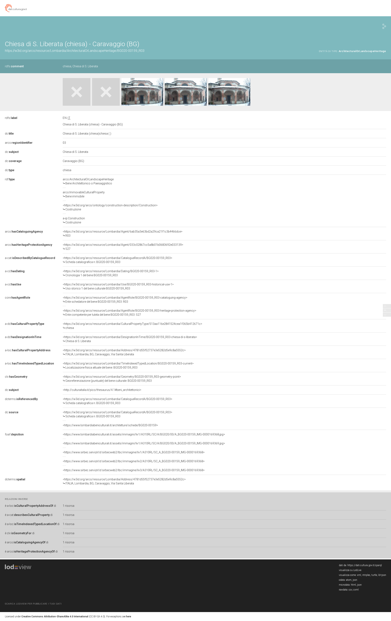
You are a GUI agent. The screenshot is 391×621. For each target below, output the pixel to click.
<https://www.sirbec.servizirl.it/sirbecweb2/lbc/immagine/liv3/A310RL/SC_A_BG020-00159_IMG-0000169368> (134, 470)
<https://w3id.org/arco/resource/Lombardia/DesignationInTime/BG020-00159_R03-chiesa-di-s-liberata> (130, 339)
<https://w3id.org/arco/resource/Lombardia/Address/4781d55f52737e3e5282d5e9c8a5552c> (124, 352)
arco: (19, 142)
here (128, 616)
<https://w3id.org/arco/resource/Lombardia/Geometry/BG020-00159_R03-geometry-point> (122, 378)
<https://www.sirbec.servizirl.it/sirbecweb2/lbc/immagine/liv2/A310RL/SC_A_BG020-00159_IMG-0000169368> (134, 461)
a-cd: (15, 271)
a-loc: (28, 350)
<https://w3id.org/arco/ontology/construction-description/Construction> (110, 207)
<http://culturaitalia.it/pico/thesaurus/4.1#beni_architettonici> (102, 390)
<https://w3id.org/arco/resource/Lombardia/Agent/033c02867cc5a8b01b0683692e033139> (123, 246)
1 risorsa (68, 505)
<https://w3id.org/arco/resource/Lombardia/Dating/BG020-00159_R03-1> (111, 273)
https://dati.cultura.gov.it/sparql (364, 565)
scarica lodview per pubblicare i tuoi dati (33, 604)
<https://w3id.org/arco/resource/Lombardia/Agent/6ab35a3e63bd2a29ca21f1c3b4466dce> (122, 233)
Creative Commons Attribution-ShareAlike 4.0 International (54, 616)
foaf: (14, 434)
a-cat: (30, 258)
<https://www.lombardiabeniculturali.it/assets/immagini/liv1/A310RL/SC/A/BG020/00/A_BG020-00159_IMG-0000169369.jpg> (144, 443)
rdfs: (14, 66)
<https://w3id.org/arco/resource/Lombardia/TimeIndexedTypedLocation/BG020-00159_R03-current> (128, 365)
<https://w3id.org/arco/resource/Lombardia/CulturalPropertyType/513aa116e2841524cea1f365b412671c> (132, 326)
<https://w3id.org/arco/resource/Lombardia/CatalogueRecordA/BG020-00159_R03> (117, 260)
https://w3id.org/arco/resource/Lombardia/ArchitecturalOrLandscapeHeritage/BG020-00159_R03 (74, 51)
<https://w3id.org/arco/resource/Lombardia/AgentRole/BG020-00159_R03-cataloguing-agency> (125, 299)
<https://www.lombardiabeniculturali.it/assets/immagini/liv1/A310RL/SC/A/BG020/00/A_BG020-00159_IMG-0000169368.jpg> (144, 434)
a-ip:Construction (74, 220)
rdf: (10, 179)
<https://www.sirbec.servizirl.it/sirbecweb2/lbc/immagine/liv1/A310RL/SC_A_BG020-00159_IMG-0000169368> (134, 452)
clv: (16, 376)
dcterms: (21, 399)
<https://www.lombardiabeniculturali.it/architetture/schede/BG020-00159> (110, 425)
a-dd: (24, 323)
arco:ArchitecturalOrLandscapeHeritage (88, 181)
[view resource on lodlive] (384, 26)
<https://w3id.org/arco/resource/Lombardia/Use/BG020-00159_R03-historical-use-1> (118, 286)
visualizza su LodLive (350, 570)
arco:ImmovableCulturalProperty (84, 194)
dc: (9, 133)
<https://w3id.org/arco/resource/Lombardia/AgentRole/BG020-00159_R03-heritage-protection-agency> (129, 312)
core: (17, 297)
